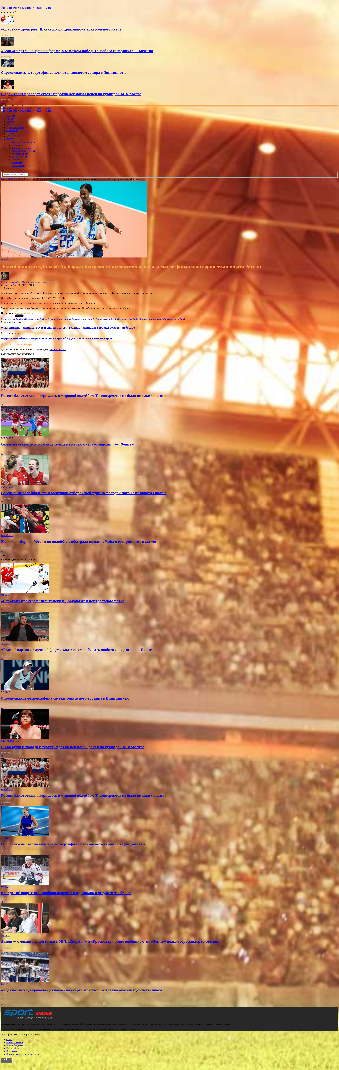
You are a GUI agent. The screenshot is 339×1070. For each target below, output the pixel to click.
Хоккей (10, 121)
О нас (9, 1039)
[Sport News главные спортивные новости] (27, 1019)
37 (2, 999)
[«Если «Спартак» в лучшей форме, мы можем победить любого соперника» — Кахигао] (7, 44)
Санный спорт (19, 156)
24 (2, 550)
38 (2, 756)
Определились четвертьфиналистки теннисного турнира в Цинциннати (63, 73)
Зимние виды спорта (23, 142)
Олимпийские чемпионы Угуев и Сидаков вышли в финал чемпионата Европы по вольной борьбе (68, 327)
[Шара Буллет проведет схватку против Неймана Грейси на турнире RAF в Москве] (7, 88)
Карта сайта (12, 1048)
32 (2, 453)
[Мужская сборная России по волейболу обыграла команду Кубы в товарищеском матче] (25, 532)
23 (2, 658)
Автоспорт (12, 136)
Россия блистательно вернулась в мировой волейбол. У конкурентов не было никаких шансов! (84, 396)
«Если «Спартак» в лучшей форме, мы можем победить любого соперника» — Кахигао (77, 51)
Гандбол (16, 159)
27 (2, 707)
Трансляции (18, 165)
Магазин (11, 115)
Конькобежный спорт (23, 150)
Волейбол (12, 130)
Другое (10, 139)
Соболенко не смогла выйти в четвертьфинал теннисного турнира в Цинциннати (73, 844)
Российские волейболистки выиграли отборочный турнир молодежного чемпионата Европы (83, 493)
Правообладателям (16, 1045)
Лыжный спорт (20, 153)
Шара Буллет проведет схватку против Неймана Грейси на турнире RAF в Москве (71, 94)
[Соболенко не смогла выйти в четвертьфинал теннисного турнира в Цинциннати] (25, 835)
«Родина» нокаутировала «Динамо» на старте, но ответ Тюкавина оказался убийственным (81, 990)
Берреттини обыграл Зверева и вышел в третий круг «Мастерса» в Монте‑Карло (56, 338)
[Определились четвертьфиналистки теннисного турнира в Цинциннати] (7, 66)
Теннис (10, 133)
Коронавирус (19, 145)
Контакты (11, 1051)
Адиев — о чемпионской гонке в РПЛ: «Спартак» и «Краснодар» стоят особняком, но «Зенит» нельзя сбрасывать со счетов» (110, 942)
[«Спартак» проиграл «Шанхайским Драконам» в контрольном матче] (7, 23)
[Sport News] (26, 7)
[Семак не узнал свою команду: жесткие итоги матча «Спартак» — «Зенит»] (25, 435)
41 (2, 950)
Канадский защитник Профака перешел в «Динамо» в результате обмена (66, 893)
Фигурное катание (22, 148)
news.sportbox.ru (23, 313)
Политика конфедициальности (22, 1054)
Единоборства (15, 127)
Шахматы (17, 162)
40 (2, 404)
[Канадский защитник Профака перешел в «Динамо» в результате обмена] (25, 883)
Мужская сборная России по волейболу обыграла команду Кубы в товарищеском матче (78, 542)
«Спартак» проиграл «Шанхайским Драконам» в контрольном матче (61, 29)
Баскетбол (12, 124)
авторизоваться (58, 349)
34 (2, 853)
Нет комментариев (37, 282)
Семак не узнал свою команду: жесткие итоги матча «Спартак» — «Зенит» (67, 444)
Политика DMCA (14, 1042)
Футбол (10, 118)
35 (2, 502)
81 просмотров (9, 282)
